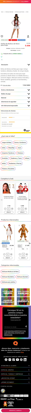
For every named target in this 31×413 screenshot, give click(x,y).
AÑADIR (9, 212)
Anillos (4, 163)
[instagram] (9, 359)
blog (22, 352)
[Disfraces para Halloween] (23, 304)
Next (29, 199)
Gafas (3, 148)
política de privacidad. (8, 335)
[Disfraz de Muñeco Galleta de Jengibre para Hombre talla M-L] (19, 226)
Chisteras (20, 153)
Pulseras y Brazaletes (8, 169)
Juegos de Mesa (6, 142)
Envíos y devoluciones (7, 90)
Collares (27, 158)
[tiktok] (13, 359)
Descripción (4, 65)
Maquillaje (11, 148)
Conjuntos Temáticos (8, 153)
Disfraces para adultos (8, 282)
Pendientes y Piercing (15, 163)
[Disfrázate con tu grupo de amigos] (7, 296)
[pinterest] (21, 359)
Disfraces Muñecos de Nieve (10, 271)
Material (3, 98)
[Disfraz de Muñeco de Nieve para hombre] (3, 226)
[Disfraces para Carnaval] (7, 304)
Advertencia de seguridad (8, 102)
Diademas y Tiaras (16, 158)
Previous (1, 199)
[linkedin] (25, 359)
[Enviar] (26, 327)
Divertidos (5, 158)
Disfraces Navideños (8, 277)
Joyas (19, 148)
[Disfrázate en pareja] (23, 296)
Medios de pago (5, 94)
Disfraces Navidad (22, 277)
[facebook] (6, 359)
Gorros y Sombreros (20, 142)
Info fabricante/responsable (9, 106)
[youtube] (17, 359)
